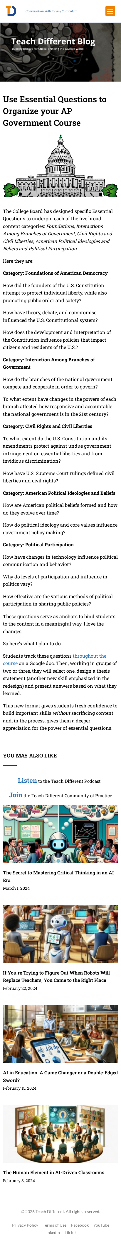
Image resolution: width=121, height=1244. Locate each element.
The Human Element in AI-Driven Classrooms (53, 1172)
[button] (110, 11)
